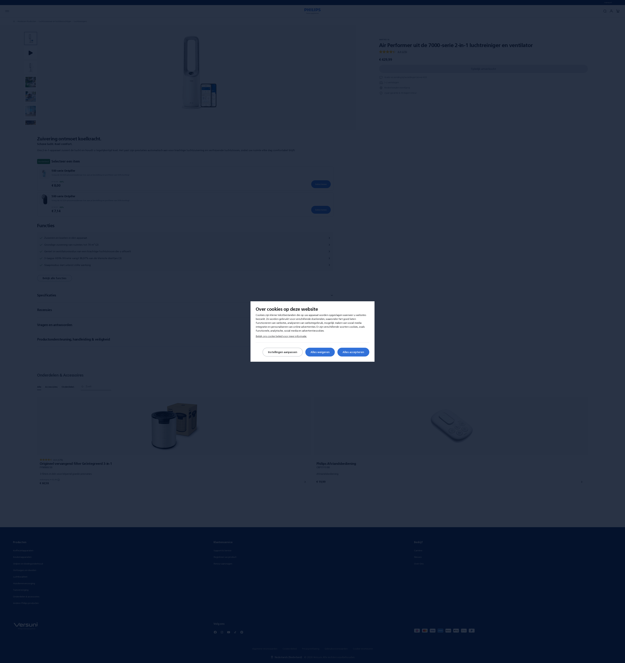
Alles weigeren (320, 352)
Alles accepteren (353, 352)
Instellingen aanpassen (282, 352)
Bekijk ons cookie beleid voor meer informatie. (281, 336)
